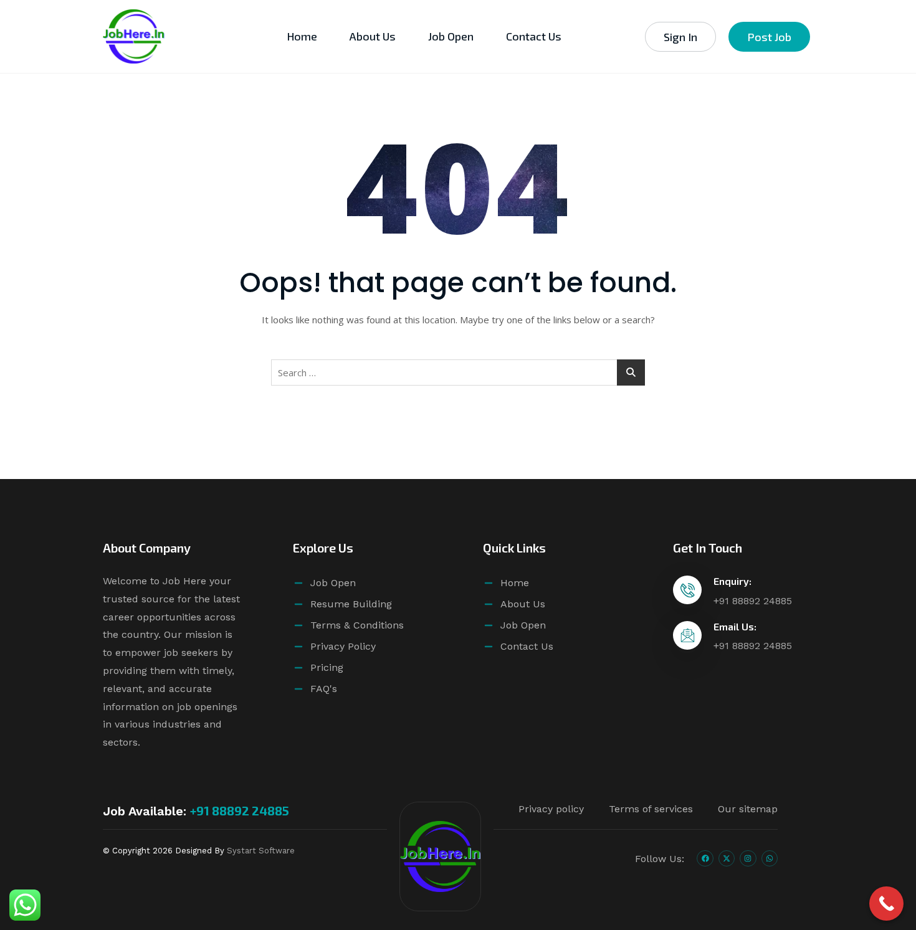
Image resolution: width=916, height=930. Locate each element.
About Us (373, 36)
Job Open (451, 36)
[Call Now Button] (886, 903)
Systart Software (261, 850)
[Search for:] (458, 372)
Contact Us (533, 36)
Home (302, 36)
